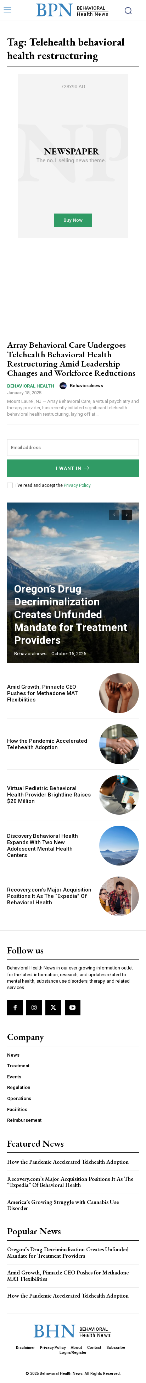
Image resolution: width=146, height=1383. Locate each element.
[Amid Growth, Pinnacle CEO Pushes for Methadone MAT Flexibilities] (119, 693)
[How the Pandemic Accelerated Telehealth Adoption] (119, 744)
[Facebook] (15, 1007)
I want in (69, 468)
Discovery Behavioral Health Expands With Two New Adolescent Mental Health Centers (42, 845)
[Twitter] (53, 1007)
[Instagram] (34, 1007)
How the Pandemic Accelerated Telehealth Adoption (47, 744)
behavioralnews (86, 385)
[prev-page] (114, 515)
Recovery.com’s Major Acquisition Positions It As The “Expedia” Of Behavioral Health (49, 896)
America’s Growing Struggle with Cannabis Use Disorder (63, 1205)
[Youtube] (72, 1007)
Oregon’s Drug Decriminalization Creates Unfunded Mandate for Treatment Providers (70, 614)
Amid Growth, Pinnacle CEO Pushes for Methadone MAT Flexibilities (42, 693)
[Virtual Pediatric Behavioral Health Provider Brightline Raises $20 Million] (119, 795)
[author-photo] (64, 385)
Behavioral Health (30, 386)
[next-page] (127, 515)
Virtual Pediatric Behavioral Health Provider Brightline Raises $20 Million (49, 794)
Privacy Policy (77, 485)
